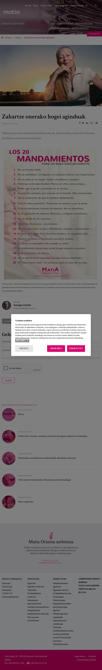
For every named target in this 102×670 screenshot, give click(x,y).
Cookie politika (22, 340)
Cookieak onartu (56, 348)
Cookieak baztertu (76, 348)
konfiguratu (24, 348)
